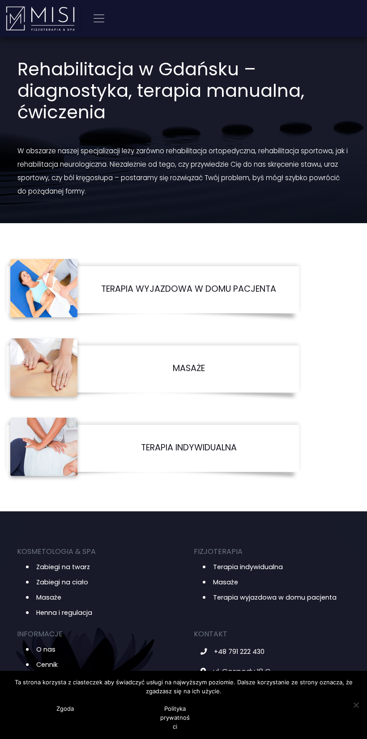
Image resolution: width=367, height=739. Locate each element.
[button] (189, 290)
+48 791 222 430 (239, 651)
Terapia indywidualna (248, 566)
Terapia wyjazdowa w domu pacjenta (275, 597)
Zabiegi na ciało (62, 582)
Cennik (47, 664)
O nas (45, 649)
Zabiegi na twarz (63, 566)
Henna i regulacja (64, 612)
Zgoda (65, 708)
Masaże (48, 597)
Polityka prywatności (175, 717)
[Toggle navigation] (99, 18)
